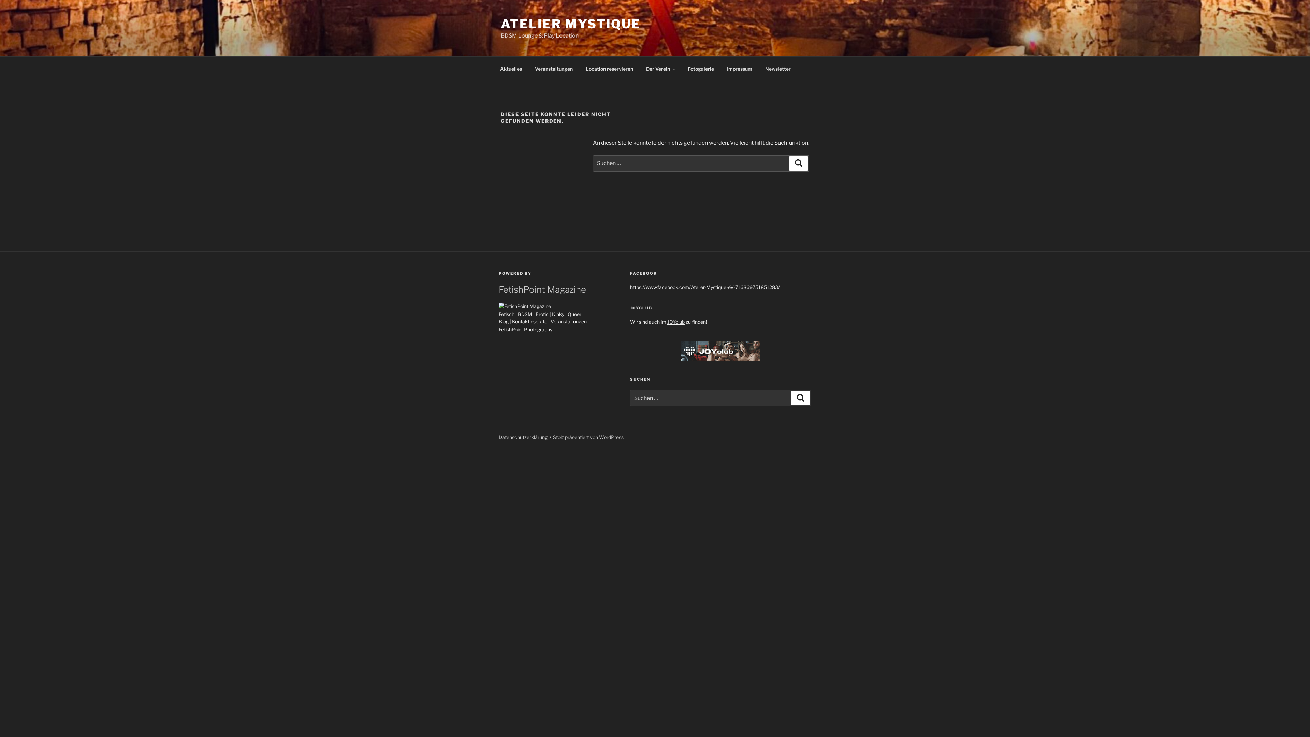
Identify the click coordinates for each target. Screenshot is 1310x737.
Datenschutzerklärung (523, 437)
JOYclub (676, 322)
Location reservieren (609, 69)
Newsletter (778, 69)
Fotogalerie (701, 69)
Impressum (739, 69)
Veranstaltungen (554, 69)
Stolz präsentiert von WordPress (588, 437)
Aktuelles (511, 69)
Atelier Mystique (571, 23)
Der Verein (658, 69)
